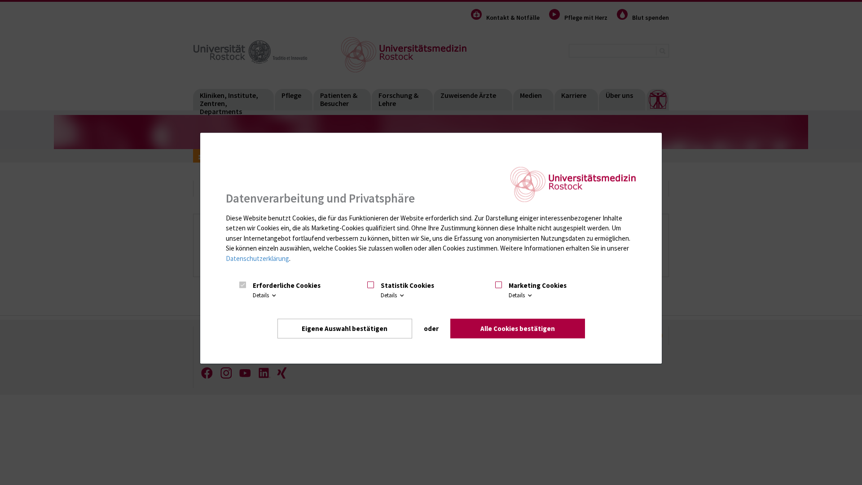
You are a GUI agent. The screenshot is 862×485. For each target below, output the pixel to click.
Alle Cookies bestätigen (517, 328)
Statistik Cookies (407, 285)
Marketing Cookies (538, 285)
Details (261, 295)
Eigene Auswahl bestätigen (344, 328)
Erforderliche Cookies (287, 285)
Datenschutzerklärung (257, 258)
